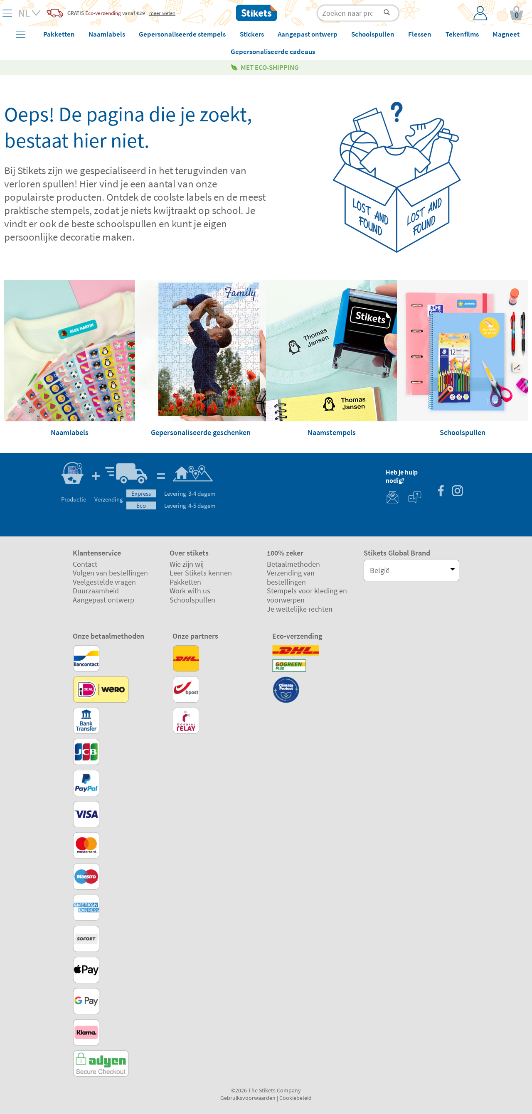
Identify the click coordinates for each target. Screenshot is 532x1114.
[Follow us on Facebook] (440, 491)
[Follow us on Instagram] (457, 491)
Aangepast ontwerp (103, 600)
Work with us (190, 590)
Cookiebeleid (295, 1098)
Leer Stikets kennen (201, 573)
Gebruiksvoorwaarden (248, 1098)
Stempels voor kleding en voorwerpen (307, 595)
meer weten (162, 13)
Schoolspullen (192, 600)
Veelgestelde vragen (104, 582)
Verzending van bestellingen (291, 577)
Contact (85, 564)
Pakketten (185, 582)
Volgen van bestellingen (110, 573)
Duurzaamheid (96, 590)
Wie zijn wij (187, 564)
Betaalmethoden (293, 564)
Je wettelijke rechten (299, 609)
